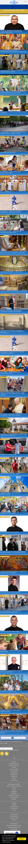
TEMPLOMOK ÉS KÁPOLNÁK (14, 795)
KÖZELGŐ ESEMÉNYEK (14, 769)
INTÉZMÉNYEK (14, 791)
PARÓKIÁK (14, 788)
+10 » (24, 737)
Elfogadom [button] (21, 838)
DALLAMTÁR (14, 803)
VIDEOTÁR (14, 805)
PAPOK (14, 790)
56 (12, 737)
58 (16, 737)
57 (14, 737)
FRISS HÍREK (14, 762)
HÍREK (10, 741)
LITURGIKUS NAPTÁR (14, 814)
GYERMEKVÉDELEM (14, 829)
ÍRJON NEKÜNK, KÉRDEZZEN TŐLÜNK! (14, 825)
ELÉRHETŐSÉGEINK (14, 823)
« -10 (2, 737)
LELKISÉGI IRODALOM (14, 818)
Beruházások (24, 833)
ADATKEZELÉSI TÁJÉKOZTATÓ (14, 827)
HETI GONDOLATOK (14, 816)
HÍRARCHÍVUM (14, 776)
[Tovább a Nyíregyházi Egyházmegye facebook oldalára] (2, 754)
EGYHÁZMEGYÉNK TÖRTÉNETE (14, 784)
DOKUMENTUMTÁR (14, 806)
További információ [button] (6, 842)
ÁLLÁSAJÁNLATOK (14, 771)
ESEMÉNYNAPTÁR (14, 775)
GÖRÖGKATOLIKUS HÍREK (14, 765)
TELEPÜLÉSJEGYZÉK (14, 797)
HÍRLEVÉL (14, 778)
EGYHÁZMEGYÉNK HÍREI (17, 741)
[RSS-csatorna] (7, 754)
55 (10, 737)
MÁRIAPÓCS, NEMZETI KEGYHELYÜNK (14, 786)
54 (8, 737)
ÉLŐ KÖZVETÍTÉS (14, 808)
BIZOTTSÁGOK (14, 793)
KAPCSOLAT (14, 820)
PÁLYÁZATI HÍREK (14, 773)
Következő (20, 737)
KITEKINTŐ (14, 767)
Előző (5, 737)
